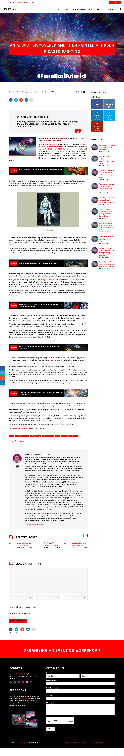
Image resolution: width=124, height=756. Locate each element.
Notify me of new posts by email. (19, 613)
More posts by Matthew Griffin (36, 524)
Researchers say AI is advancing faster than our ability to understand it (107, 264)
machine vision (70, 280)
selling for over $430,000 (55, 149)
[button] (82, 535)
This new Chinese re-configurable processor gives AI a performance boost (106, 160)
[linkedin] (19, 682)
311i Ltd (22, 742)
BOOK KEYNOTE (114, 2)
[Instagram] (18, 2)
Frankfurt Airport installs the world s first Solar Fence (106, 239)
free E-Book (79, 138)
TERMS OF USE (98, 742)
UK (56, 280)
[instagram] (15, 682)
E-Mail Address (52, 680)
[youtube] (31, 682)
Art (12, 436)
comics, (50, 360)
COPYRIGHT (75, 742)
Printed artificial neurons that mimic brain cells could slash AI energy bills (106, 173)
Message (50, 703)
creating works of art (53, 147)
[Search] (120, 9)
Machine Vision (48, 436)
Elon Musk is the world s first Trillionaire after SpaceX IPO (107, 147)
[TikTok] (32, 2)
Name (48, 673)
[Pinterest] (15, 441)
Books (57, 9)
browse (53, 140)
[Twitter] (16, 2)
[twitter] (27, 682)
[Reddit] (23, 441)
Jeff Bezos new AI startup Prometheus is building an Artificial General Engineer (106, 212)
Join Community (111, 9)
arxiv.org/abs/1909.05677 (20, 428)
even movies (59, 360)
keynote (46, 140)
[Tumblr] (18, 441)
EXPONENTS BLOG (86, 742)
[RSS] (21, 2)
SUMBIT (50, 729)
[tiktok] (23, 682)
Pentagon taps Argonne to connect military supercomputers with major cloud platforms (106, 187)
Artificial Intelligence (50, 144)
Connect (65, 138)
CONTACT (67, 742)
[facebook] (10, 682)
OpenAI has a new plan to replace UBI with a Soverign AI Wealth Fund (107, 200)
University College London (42, 280)
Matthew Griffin (15, 92)
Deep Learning (36, 436)
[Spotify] (29, 2)
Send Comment (18, 621)
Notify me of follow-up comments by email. (22, 607)
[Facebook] (10, 2)
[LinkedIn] (13, 2)
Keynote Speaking (94, 9)
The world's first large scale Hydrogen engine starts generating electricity (106, 251)
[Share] (27, 2)
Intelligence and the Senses (31, 92)
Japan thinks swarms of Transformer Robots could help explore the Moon (106, 226)
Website (49, 695)
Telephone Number (53, 688)
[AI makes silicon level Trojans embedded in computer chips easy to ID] (68, 545)
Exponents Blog (78, 9)
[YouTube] (24, 2)
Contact (65, 9)
